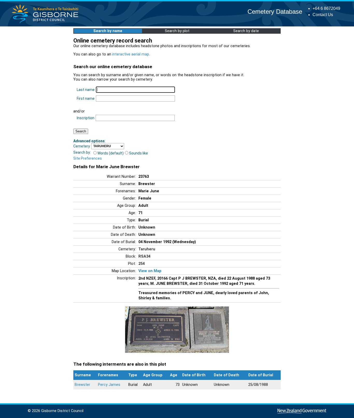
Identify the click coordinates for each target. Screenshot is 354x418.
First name (86, 98)
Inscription (85, 118)
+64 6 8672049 (326, 8)
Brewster (82, 384)
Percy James (109, 384)
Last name (86, 90)
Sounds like (138, 153)
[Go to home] (46, 23)
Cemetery (81, 146)
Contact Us (323, 14)
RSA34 (144, 256)
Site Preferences (87, 158)
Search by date (246, 31)
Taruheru (146, 249)
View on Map (149, 271)
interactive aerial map (130, 54)
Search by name (107, 31)
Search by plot (177, 31)
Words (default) (110, 153)
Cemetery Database (274, 11)
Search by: (82, 152)
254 (141, 263)
